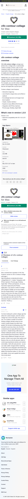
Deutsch (8, 448)
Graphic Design (9, 14)
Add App (3, 457)
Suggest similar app (14, 428)
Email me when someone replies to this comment (14, 243)
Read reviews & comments (7, 47)
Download (15, 37)
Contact (3, 484)
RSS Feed (3, 492)
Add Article (4, 464)
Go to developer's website (10, 173)
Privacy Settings (5, 476)
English (3, 448)
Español (13, 448)
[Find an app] (6, 5)
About (3, 453)
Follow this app (7, 51)
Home (2, 14)
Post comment (14, 247)
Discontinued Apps (6, 461)
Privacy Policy (5, 472)
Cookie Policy (5, 480)
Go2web (3, 307)
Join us (24, 1)
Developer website (8, 53)
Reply (8, 303)
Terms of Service (5, 468)
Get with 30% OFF (14, 389)
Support (3, 488)
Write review (14, 216)
